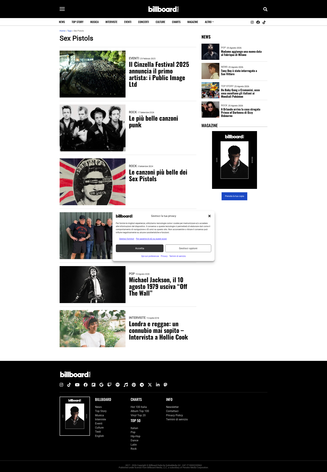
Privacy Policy (174, 415)
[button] (209, 216)
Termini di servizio (177, 419)
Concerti (143, 22)
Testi (98, 431)
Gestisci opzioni (188, 248)
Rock (133, 112)
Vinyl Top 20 (138, 415)
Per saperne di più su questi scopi (151, 239)
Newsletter (172, 407)
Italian (134, 428)
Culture (160, 22)
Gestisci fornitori (126, 239)
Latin (134, 444)
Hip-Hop (135, 436)
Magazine (192, 22)
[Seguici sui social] (252, 22)
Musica (94, 22)
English (99, 436)
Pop (132, 273)
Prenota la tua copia (234, 196)
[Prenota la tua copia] (234, 160)
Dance (134, 440)
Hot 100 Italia (139, 407)
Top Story (77, 22)
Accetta (139, 248)
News (62, 22)
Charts (176, 22)
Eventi (127, 22)
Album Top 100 (140, 411)
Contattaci (172, 411)
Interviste (111, 22)
